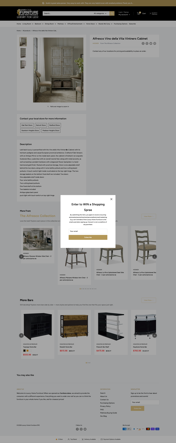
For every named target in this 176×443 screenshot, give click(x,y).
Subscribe (88, 237)
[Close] (111, 199)
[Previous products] (21, 256)
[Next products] (154, 256)
